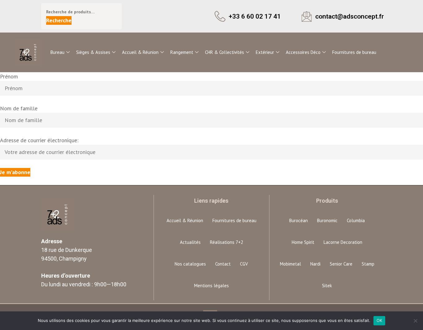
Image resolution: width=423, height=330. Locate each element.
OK (379, 320)
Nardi (315, 264)
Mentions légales (211, 285)
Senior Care (341, 264)
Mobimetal (290, 264)
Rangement (181, 52)
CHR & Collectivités (224, 52)
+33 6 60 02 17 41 (255, 16)
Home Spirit (303, 242)
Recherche (59, 20)
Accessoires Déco (303, 52)
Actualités (190, 242)
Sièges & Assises (93, 52)
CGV (244, 264)
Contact (223, 264)
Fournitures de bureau (354, 52)
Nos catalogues (190, 264)
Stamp (368, 264)
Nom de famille (18, 108)
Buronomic (327, 220)
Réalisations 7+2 (226, 242)
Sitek (327, 285)
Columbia (356, 220)
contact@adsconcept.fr (349, 16)
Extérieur (265, 52)
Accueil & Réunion (140, 52)
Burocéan (298, 220)
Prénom (9, 76)
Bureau (57, 52)
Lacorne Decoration (343, 242)
